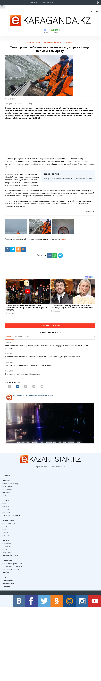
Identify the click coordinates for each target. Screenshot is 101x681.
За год (26, 337)
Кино (4, 503)
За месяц (18, 337)
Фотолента (7, 486)
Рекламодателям (47, 2)
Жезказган (6, 552)
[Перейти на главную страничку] (50, 25)
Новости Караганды (10, 483)
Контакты (34, 2)
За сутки (9, 337)
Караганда (6, 543)
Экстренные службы (10, 569)
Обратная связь (41, 467)
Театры (5, 509)
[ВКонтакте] (7, 249)
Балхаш (5, 549)
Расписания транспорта (12, 563)
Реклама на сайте (58, 467)
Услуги (5, 532)
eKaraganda (31, 104)
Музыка (5, 506)
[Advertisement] (50, 138)
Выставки (6, 512)
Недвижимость (8, 523)
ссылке (63, 239)
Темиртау (6, 546)
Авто (4, 526)
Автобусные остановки (12, 566)
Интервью (6, 492)
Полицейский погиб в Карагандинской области (68, 178)
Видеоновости (8, 489)
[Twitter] (12, 249)
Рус (97, 11)
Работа (5, 529)
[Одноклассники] (18, 249)
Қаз (92, 11)
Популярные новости (50, 332)
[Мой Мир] (23, 249)
